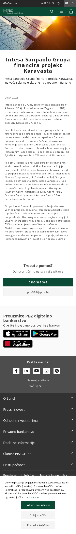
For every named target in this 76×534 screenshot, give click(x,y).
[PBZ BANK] (13, 11)
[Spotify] (57, 371)
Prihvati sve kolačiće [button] (38, 505)
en (73, 3)
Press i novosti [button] (14, 409)
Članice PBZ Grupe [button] (17, 454)
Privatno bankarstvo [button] (18, 431)
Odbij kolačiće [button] (38, 515)
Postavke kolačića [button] (38, 525)
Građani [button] (8, 3)
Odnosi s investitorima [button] (20, 420)
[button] (72, 480)
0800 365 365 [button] (38, 282)
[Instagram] (46, 371)
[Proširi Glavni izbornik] (61, 11)
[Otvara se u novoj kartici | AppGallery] (18, 344)
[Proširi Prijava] (71, 11)
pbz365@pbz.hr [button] (38, 292)
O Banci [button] (9, 398)
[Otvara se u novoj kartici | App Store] (17, 334)
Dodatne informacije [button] (19, 443)
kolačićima (33, 497)
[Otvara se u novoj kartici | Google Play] (45, 334)
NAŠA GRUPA (47, 3)
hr (66, 3)
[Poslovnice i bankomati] (60, 3)
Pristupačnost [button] (14, 465)
